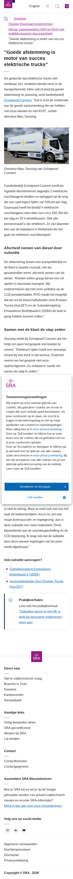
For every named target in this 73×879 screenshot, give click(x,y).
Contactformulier (15, 761)
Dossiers (20, 18)
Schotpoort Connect (18, 100)
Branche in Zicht (15, 684)
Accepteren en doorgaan (35, 486)
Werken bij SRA (15, 733)
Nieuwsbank (12, 700)
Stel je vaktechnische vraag (23, 678)
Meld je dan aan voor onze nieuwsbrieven (33, 805)
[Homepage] (8, 4)
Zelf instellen (35, 497)
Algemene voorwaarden (20, 844)
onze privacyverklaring (47, 429)
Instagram (7, 830)
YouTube (23, 830)
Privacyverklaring (16, 860)
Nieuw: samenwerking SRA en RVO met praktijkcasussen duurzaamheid (36, 31)
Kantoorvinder (14, 694)
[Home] (6, 19)
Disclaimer (11, 855)
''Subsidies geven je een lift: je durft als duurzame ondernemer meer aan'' (40, 617)
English (34, 6)
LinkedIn (15, 830)
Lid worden (11, 738)
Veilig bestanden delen (20, 722)
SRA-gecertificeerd (17, 728)
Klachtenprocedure (17, 849)
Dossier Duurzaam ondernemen (31, 24)
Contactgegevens (16, 766)
